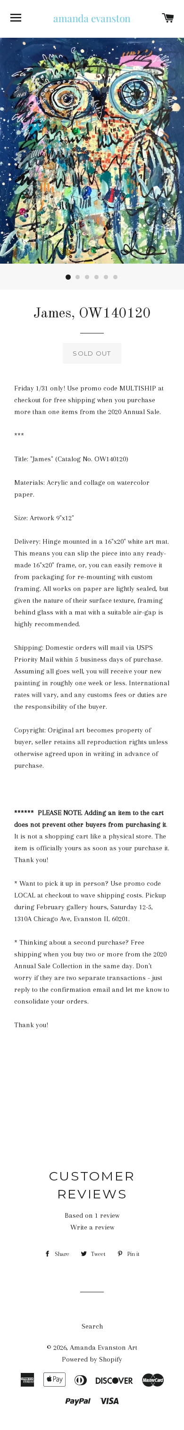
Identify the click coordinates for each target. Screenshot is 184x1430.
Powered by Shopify (92, 1359)
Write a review (92, 1227)
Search (92, 1326)
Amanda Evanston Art (103, 1347)
